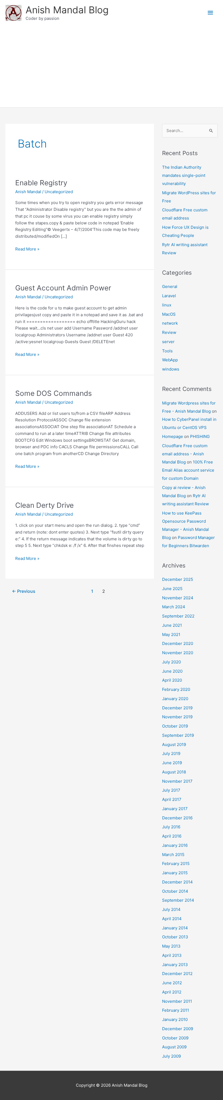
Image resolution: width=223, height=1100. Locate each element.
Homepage (172, 436)
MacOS (169, 314)
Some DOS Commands (53, 393)
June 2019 (172, 762)
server (168, 341)
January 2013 (175, 964)
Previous (23, 591)
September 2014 (178, 900)
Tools (167, 350)
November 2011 (177, 1001)
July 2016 (171, 826)
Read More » (27, 249)
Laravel (169, 295)
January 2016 (175, 845)
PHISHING (200, 436)
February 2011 (175, 1010)
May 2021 (171, 634)
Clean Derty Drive (44, 505)
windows (170, 369)
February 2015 (176, 863)
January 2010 (175, 1019)
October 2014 (175, 891)
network (170, 323)
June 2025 (172, 588)
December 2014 (177, 882)
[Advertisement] (111, 67)
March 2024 (173, 606)
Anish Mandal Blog (67, 9)
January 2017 (175, 808)
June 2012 (172, 982)
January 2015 (175, 872)
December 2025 (177, 579)
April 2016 (171, 836)
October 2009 (175, 1038)
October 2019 (175, 726)
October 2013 (175, 936)
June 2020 (172, 671)
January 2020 (175, 698)
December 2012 (177, 973)
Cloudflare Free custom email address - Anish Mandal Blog (184, 454)
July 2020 (171, 662)
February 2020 (176, 689)
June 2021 (172, 625)
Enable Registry (41, 182)
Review (169, 332)
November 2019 (177, 716)
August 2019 (174, 744)
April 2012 (171, 992)
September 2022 (178, 616)
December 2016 (177, 817)
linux (166, 305)
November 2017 (177, 781)
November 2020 (177, 652)
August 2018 (174, 772)
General (169, 286)
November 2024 (177, 597)
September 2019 (178, 735)
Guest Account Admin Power (63, 288)
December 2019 (177, 707)
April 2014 (172, 918)
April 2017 (171, 799)
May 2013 (171, 946)
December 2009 (177, 1028)
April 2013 (172, 955)
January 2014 (175, 927)
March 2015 (173, 854)
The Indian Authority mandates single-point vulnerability (183, 175)
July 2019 (171, 753)
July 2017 (171, 790)
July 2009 (171, 1056)
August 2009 (174, 1046)
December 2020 (177, 643)
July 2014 (171, 909)
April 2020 (172, 680)
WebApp (170, 359)
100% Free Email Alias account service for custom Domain (188, 470)
